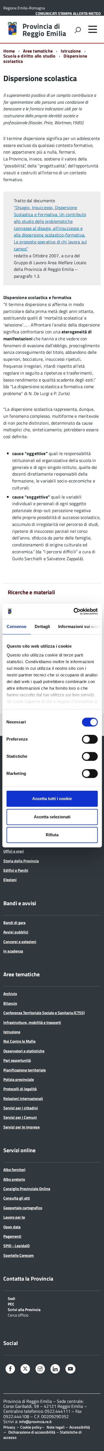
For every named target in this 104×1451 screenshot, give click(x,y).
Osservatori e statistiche (23, 1051)
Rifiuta (52, 834)
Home (9, 51)
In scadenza (13, 951)
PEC (11, 1303)
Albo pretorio (14, 1179)
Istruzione (71, 51)
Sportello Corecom (18, 1255)
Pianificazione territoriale (24, 1070)
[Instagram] (40, 1369)
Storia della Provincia (21, 861)
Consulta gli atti (16, 1198)
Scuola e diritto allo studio (29, 56)
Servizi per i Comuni (20, 1117)
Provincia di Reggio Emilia (44, 30)
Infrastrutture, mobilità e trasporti (32, 1022)
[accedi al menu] (92, 29)
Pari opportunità (17, 1060)
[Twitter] (25, 1369)
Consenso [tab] (16, 626)
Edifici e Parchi (15, 870)
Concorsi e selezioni (19, 941)
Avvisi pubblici (15, 932)
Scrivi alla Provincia (24, 1309)
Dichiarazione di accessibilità (31, 1432)
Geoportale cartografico (22, 1208)
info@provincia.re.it (35, 1421)
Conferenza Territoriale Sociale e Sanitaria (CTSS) (44, 1013)
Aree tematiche (38, 51)
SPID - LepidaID (16, 1245)
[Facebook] (10, 1369)
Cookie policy (31, 1427)
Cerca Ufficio (18, 1314)
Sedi (11, 1298)
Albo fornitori (14, 1169)
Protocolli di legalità (20, 1089)
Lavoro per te (14, 1217)
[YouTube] (70, 1369)
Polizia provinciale (18, 1079)
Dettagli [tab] (42, 626)
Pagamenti (12, 1236)
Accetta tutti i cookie (52, 798)
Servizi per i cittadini (20, 1108)
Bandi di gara (14, 922)
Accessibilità (79, 1427)
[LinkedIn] (55, 1369)
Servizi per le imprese (21, 1127)
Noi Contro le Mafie (19, 1041)
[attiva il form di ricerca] (77, 29)
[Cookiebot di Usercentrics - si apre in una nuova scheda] (74, 611)
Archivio (10, 993)
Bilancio (10, 1003)
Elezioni (10, 879)
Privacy (9, 1427)
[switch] (90, 739)
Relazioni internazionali (23, 1098)
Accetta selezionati (52, 816)
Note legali (55, 1427)
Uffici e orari (13, 851)
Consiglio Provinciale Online (26, 1189)
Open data (12, 1227)
